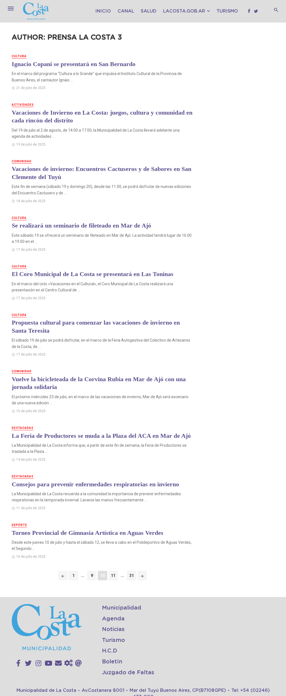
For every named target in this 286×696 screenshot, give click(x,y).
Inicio (103, 11)
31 (131, 575)
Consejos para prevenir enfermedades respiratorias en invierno (95, 484)
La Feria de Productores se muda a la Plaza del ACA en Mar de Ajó (101, 435)
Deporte (19, 524)
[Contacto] (58, 663)
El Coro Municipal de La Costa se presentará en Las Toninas (92, 273)
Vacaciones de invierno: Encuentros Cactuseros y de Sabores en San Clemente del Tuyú (101, 172)
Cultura (19, 56)
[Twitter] (28, 663)
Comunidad (22, 161)
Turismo (227, 11)
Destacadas (23, 427)
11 (113, 575)
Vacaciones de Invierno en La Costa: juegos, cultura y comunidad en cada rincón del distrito (102, 116)
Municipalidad (121, 608)
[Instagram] (38, 663)
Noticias (113, 629)
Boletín (112, 661)
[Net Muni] (68, 663)
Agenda (113, 619)
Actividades (23, 104)
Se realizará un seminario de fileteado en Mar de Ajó (81, 225)
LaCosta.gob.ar (184, 11)
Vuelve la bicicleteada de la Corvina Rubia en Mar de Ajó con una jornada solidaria (99, 383)
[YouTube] (48, 663)
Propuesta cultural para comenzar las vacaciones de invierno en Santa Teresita (96, 326)
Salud (148, 11)
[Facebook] (18, 663)
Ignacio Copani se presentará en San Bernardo (73, 64)
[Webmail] (78, 663)
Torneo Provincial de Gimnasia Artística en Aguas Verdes (87, 532)
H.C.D (109, 651)
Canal (126, 11)
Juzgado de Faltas (128, 672)
